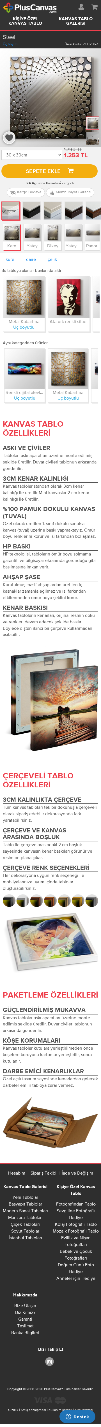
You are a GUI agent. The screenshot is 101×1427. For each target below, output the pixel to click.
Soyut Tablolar (25, 1230)
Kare (11, 245)
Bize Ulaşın (25, 1305)
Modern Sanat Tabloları (25, 1210)
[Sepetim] (94, 6)
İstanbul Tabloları (25, 1237)
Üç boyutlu (11, 44)
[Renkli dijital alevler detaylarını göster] (24, 369)
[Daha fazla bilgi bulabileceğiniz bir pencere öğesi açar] (77, 1417)
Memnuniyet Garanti (73, 192)
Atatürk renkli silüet (69, 321)
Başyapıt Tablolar (25, 1203)
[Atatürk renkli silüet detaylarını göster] (68, 297)
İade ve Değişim (77, 1172)
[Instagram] (50, 1361)
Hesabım (16, 1172)
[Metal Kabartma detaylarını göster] (24, 297)
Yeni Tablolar (25, 1197)
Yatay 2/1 (74, 245)
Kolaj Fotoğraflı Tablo (76, 1224)
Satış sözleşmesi (33, 1410)
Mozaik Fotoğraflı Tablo (76, 1230)
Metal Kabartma (24, 321)
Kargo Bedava (28, 192)
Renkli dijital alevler (25, 392)
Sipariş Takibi (43, 1172)
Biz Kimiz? (25, 1312)
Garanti (25, 1318)
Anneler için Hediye (75, 1278)
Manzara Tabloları (25, 1217)
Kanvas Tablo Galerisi (76, 21)
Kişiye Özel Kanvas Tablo (25, 21)
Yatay (32, 245)
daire (31, 259)
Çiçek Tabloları (25, 1224)
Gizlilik (13, 1410)
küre (10, 259)
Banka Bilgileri (25, 1332)
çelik (52, 259)
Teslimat (25, 1325)
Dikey (52, 245)
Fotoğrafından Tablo (76, 1203)
